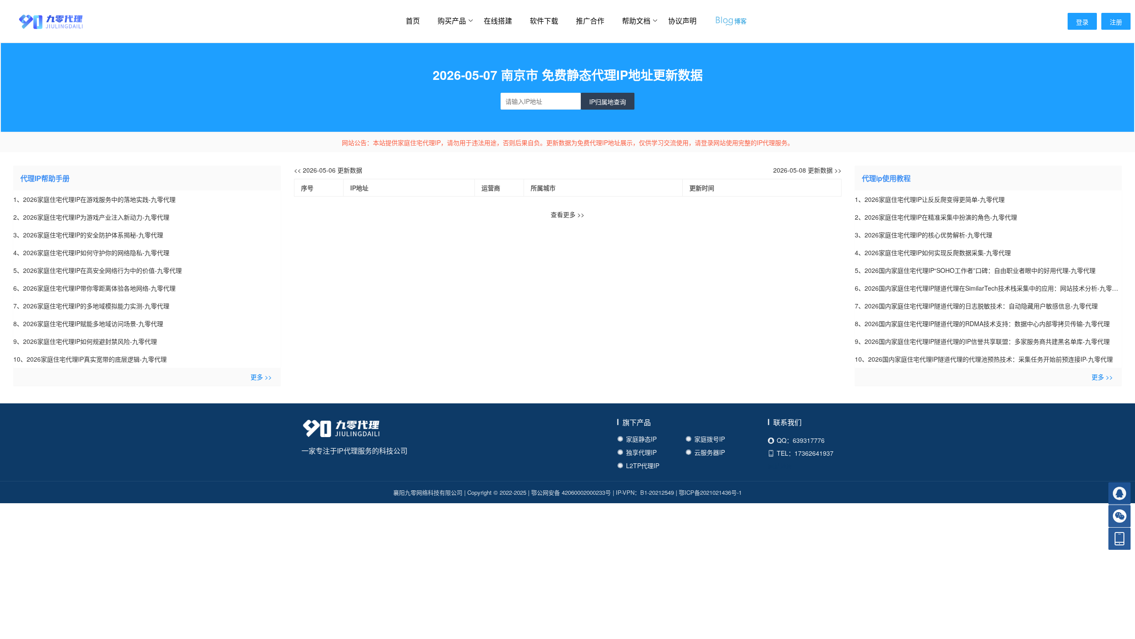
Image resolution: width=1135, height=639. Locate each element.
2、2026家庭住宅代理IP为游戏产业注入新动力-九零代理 (91, 217)
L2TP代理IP (642, 465)
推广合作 (590, 21)
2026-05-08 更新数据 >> (807, 170)
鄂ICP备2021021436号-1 (710, 492)
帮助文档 (636, 21)
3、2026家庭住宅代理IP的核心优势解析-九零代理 (923, 234)
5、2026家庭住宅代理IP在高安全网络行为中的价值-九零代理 (97, 270)
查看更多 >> (567, 214)
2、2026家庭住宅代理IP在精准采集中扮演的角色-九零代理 (936, 217)
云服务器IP (709, 452)
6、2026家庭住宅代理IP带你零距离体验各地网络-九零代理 (94, 288)
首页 (413, 21)
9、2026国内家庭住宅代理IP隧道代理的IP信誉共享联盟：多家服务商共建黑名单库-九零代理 (982, 341)
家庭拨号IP (709, 438)
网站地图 (780, 466)
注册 (1116, 21)
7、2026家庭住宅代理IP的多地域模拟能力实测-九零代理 (91, 305)
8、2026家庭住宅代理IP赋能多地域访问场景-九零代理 (88, 323)
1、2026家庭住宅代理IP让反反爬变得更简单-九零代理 (930, 199)
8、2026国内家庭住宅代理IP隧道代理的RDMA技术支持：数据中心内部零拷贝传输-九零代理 (982, 323)
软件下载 (544, 21)
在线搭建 (498, 21)
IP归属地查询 (607, 101)
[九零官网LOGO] (42, 20)
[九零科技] (341, 430)
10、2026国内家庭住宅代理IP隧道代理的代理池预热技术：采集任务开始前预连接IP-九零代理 (984, 359)
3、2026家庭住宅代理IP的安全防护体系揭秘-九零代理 (88, 234)
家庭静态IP (641, 438)
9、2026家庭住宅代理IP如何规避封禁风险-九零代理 (85, 341)
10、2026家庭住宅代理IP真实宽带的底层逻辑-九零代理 (90, 359)
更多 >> (261, 376)
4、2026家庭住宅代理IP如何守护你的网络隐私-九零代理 (91, 252)
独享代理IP (641, 452)
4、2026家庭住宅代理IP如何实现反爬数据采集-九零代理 (933, 252)
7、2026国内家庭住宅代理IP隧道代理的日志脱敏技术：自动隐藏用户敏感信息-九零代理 (976, 305)
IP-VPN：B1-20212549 (645, 492)
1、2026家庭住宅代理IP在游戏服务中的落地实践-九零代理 (94, 199)
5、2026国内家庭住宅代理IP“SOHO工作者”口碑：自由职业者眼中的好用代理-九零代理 (975, 270)
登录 (1082, 21)
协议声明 (682, 21)
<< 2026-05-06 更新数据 (328, 170)
